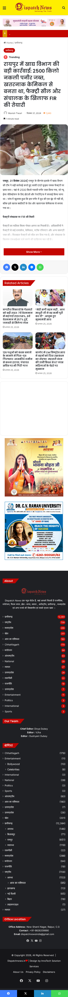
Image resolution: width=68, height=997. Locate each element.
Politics (9, 700)
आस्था (10, 877)
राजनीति (8, 683)
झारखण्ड (11, 888)
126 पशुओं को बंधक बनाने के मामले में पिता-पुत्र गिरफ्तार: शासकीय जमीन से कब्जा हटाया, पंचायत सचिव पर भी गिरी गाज (17, 359)
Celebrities (13, 769)
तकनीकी (8, 678)
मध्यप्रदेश (9, 627)
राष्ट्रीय (8, 622)
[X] (32, 941)
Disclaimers (49, 972)
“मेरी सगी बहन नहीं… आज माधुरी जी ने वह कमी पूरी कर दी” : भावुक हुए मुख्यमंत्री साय (50, 314)
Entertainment (13, 694)
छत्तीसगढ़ (18, 42)
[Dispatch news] (34, 7)
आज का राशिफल (12, 639)
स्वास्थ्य (10, 845)
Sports (8, 711)
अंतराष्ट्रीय (9, 655)
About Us (18, 972)
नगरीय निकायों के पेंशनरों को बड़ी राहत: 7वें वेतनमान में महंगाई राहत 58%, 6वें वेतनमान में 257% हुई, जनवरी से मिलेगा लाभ (18, 316)
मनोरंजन (8, 650)
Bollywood (13, 764)
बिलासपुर (11, 834)
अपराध (10, 828)
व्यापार (7, 666)
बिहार (9, 899)
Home (9, 42)
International (12, 706)
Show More (33, 251)
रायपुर (10, 839)
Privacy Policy (33, 972)
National (9, 661)
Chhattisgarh (12, 644)
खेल (6, 633)
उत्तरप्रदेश (9, 672)
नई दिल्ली (11, 893)
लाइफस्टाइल (12, 904)
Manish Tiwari (15, 113)
